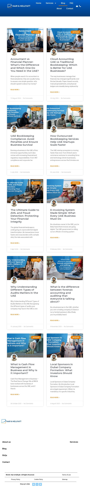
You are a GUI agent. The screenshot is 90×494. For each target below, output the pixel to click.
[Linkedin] (40, 484)
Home (38, 3)
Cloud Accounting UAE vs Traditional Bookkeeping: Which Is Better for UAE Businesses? (63, 64)
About (59, 8)
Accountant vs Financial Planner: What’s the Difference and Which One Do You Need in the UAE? (25, 64)
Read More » (15, 90)
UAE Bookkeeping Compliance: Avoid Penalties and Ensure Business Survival (24, 140)
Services (49, 3)
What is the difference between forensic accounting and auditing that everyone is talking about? (64, 294)
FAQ (71, 3)
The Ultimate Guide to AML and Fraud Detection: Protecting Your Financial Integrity (25, 215)
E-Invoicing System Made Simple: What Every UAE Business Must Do (63, 214)
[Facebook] (33, 484)
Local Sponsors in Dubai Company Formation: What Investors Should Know (61, 370)
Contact (69, 8)
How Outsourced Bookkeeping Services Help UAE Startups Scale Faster (64, 140)
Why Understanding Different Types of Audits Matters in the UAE (24, 291)
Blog (63, 3)
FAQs (4, 455)
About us (6, 442)
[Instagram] (37, 484)
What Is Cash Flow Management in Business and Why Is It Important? (24, 369)
